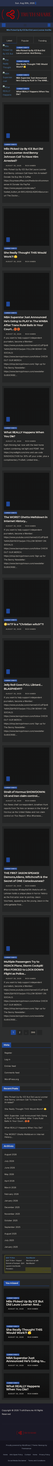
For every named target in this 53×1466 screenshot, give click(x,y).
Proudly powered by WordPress (18, 1445)
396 (33, 1032)
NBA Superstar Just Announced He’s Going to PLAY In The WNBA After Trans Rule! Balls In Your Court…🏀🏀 (32, 82)
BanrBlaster (30, 1258)
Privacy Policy (44, 1455)
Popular (25, 40)
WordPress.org (11, 1079)
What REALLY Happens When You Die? (23, 1127)
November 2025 (12, 1214)
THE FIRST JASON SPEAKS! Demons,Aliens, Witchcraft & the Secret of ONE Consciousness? (25, 877)
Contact (28, 1455)
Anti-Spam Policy (16, 1455)
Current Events (23, 47)
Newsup (41, 1445)
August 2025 (10, 1233)
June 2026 (9, 1167)
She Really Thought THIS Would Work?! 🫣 (25, 1109)
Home (5, 1455)
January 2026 (11, 1200)
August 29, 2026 (14, 801)
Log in (7, 1059)
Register (8, 1053)
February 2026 (11, 1194)
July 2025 (9, 1240)
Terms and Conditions (36, 1461)
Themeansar (26, 1448)
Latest (9, 40)
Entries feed (10, 1066)
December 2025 (12, 1207)
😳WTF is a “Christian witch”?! (24, 624)
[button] (45, 25)
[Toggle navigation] (25, 25)
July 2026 (9, 1161)
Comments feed (11, 1072)
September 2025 (12, 1227)
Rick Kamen (30, 166)
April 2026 (9, 1181)
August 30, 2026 (14, 166)
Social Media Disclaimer (17, 1461)
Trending (42, 40)
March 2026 (10, 1187)
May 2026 (9, 1174)
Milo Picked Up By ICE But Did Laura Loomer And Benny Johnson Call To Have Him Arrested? (30, 54)
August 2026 (10, 1154)
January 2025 (11, 1247)
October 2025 (11, 1220)
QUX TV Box (10, 1258)
